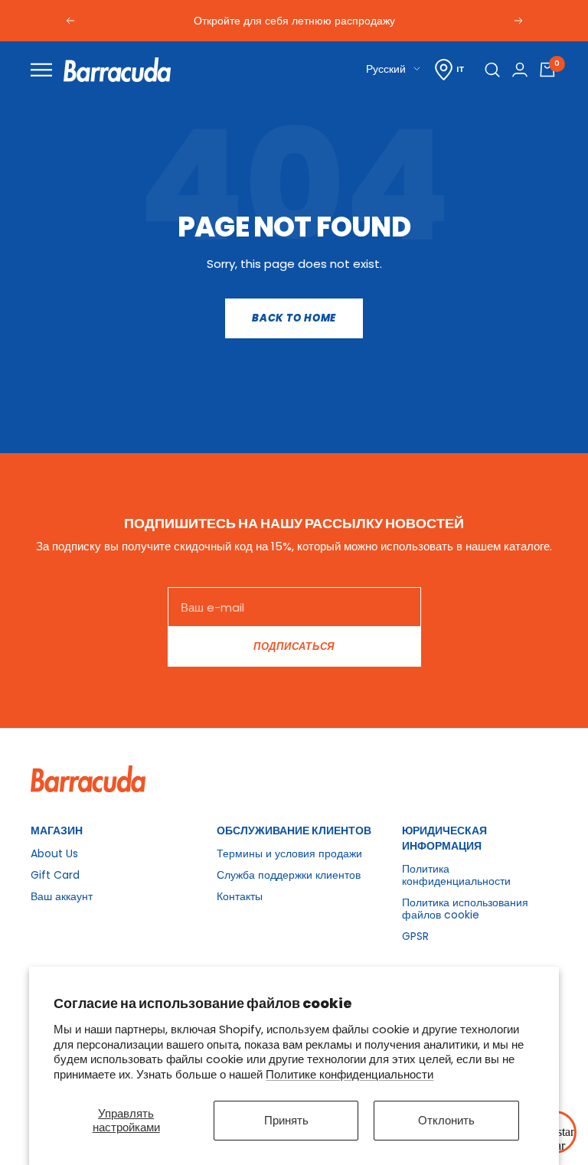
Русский (386, 69)
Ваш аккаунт (62, 896)
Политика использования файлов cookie (465, 908)
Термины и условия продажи (289, 853)
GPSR (415, 936)
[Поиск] (492, 69)
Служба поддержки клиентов (289, 875)
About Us (54, 853)
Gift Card (55, 875)
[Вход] (520, 69)
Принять (286, 1120)
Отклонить (446, 1120)
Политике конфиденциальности (349, 1074)
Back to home (294, 318)
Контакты (240, 896)
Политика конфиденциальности (456, 875)
